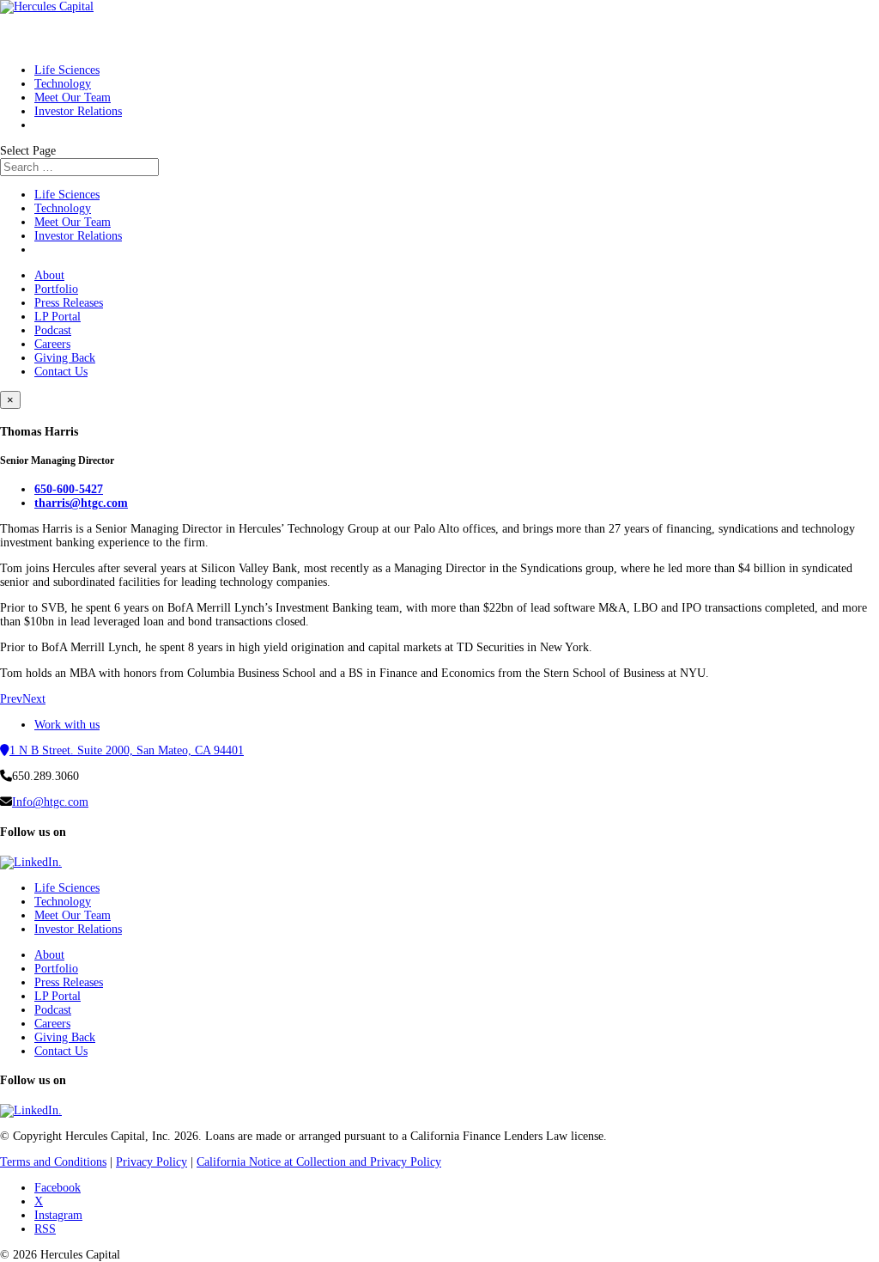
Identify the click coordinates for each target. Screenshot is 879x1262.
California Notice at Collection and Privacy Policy (319, 1161)
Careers (52, 344)
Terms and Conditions (53, 1161)
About (49, 275)
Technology (62, 208)
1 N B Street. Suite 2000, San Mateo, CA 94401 (126, 750)
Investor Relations (78, 111)
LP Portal (57, 316)
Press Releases (68, 302)
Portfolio (56, 289)
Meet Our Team (72, 222)
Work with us (67, 724)
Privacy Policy (151, 1161)
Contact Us (61, 371)
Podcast (52, 330)
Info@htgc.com (50, 802)
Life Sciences (67, 194)
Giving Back (64, 357)
